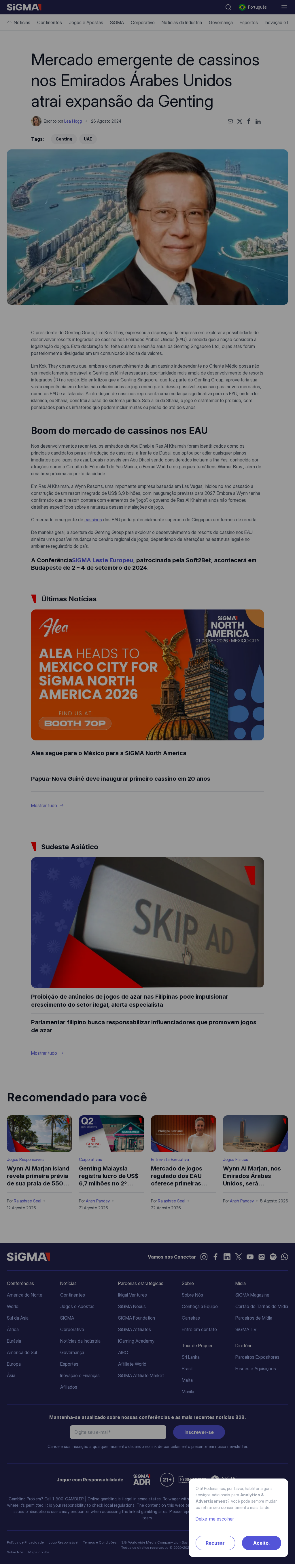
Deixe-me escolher (215, 1519)
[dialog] (147, 782)
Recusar (215, 1543)
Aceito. (261, 1543)
